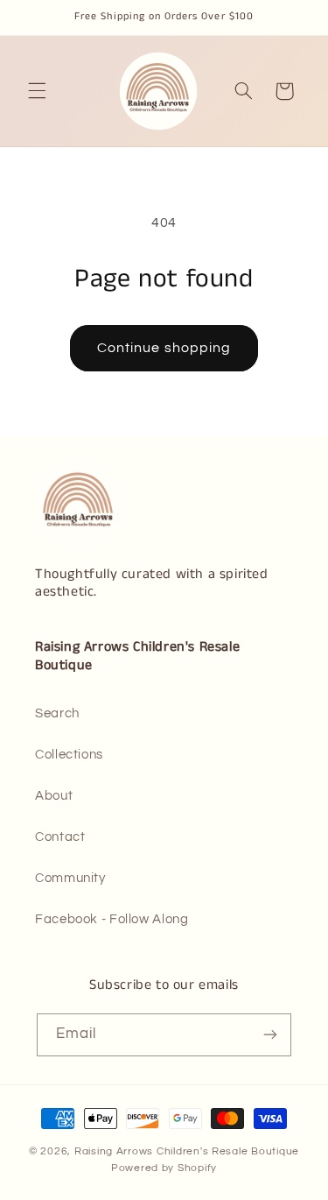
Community (70, 878)
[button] (37, 91)
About (54, 795)
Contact (60, 837)
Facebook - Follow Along (112, 919)
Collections (69, 754)
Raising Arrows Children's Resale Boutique (186, 1151)
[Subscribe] (270, 1034)
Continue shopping (164, 348)
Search (57, 713)
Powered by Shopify (164, 1168)
